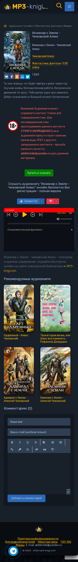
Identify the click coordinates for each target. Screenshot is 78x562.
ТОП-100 (65, 542)
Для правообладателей (20, 542)
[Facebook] (11, 76)
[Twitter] (27, 76)
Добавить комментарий (26, 498)
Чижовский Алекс (43, 56)
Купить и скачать (39, 173)
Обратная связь (48, 542)
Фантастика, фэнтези (46, 63)
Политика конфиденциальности (38, 538)
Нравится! (33, 201)
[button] (12, 442)
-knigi (31, 6)
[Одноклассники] (17, 76)
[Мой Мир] (22, 76)
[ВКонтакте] (6, 76)
